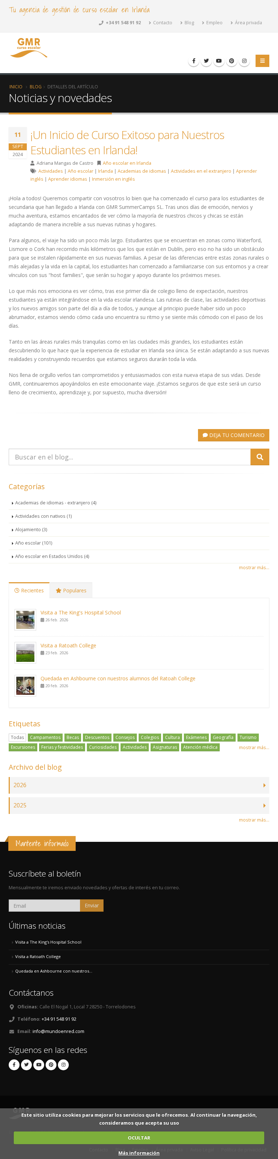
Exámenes (196, 737)
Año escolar (80, 171)
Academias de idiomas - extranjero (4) (55, 503)
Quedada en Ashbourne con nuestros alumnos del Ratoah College (118, 678)
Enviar (92, 905)
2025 (19, 805)
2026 (19, 785)
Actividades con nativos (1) (43, 516)
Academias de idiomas (142, 171)
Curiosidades (103, 747)
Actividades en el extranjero (201, 171)
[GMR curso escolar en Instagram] (244, 60)
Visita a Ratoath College (68, 645)
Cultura (172, 737)
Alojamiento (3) (31, 529)
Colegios (150, 737)
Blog (189, 23)
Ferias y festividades (62, 747)
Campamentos (45, 737)
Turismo (248, 737)
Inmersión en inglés (113, 179)
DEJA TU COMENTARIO (236, 435)
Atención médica (200, 747)
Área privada (248, 23)
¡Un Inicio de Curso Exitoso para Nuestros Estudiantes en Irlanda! (127, 142)
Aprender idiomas (67, 179)
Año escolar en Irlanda (127, 163)
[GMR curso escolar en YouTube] (219, 60)
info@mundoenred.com (58, 1031)
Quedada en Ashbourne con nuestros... (53, 971)
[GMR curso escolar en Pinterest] (231, 60)
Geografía (223, 737)
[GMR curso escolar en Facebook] (193, 60)
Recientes (32, 590)
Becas (73, 737)
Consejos (125, 737)
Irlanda (105, 171)
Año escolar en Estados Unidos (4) (52, 556)
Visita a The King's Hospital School (81, 612)
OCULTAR (139, 1137)
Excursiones (23, 747)
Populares (74, 590)
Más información (139, 1153)
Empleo (214, 23)
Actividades (50, 171)
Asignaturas (165, 747)
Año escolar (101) (33, 543)
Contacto (162, 23)
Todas (17, 737)
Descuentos (97, 737)
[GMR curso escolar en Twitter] (206, 60)
